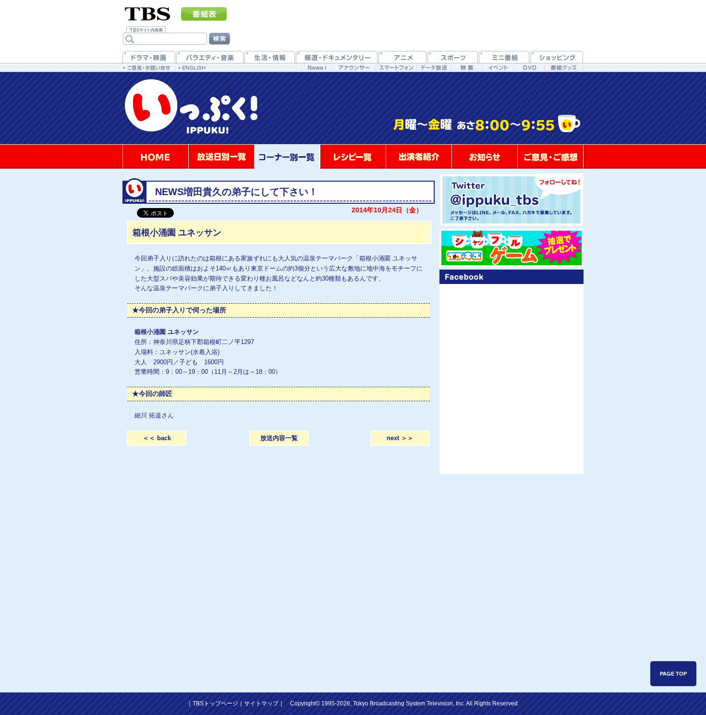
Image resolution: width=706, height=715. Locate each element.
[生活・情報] (269, 57)
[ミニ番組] (504, 57)
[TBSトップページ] (148, 13)
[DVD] (529, 67)
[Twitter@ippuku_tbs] (511, 199)
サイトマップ (261, 703)
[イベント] (497, 67)
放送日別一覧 (221, 157)
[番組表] (204, 14)
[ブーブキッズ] (511, 248)
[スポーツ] (452, 57)
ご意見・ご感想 (550, 157)
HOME (155, 157)
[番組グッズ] (563, 67)
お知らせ (484, 157)
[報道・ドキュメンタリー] (336, 57)
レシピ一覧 (353, 157)
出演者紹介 (418, 157)
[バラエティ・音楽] (209, 57)
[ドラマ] (148, 57)
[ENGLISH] (193, 67)
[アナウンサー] (354, 67)
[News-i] (316, 67)
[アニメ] (402, 57)
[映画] (466, 67)
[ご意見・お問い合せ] (147, 67)
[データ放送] (433, 67)
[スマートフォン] (396, 67)
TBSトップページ (215, 703)
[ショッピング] (556, 57)
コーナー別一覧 (287, 157)
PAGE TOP (673, 674)
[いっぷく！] (353, 142)
